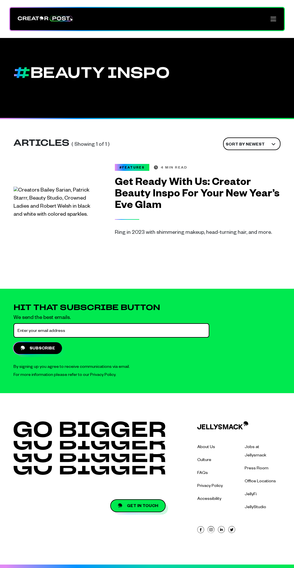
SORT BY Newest (245, 145)
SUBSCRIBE (42, 349)
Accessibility (209, 499)
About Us (206, 447)
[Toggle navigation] (273, 19)
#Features (132, 168)
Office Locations (260, 481)
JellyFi (251, 494)
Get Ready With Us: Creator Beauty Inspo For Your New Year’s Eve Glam (197, 195)
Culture (204, 460)
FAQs (202, 473)
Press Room (256, 468)
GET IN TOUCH (142, 506)
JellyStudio (255, 507)
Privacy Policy (102, 375)
